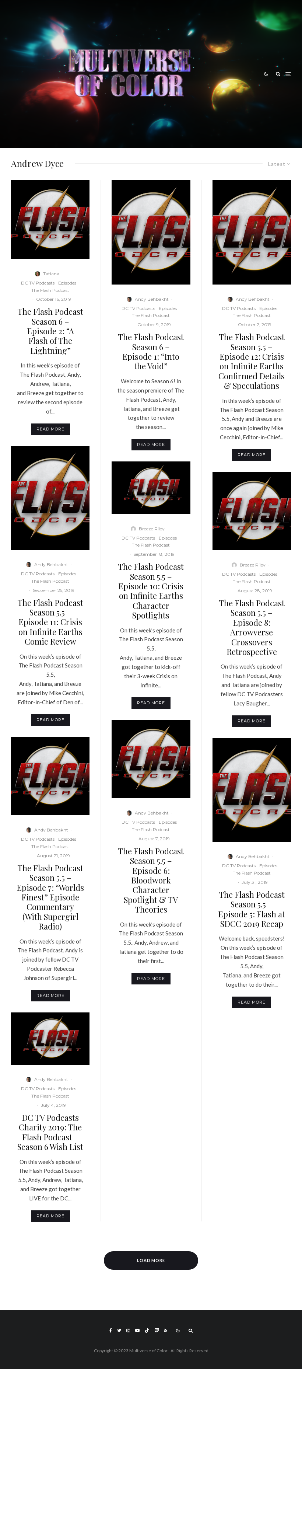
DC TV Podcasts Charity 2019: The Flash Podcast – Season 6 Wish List (50, 1132)
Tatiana (51, 273)
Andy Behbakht (51, 564)
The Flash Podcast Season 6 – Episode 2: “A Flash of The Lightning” (50, 331)
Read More (50, 429)
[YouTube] (137, 1330)
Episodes (67, 283)
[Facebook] (111, 1330)
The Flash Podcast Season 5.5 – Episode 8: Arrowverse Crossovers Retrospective (252, 627)
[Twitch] (156, 1330)
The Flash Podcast (50, 290)
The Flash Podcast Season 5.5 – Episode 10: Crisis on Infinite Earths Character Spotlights (151, 591)
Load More (151, 1260)
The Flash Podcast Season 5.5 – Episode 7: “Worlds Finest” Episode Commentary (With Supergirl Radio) (50, 897)
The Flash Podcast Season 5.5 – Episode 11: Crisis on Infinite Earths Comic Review (50, 622)
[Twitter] (119, 1330)
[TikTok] (147, 1330)
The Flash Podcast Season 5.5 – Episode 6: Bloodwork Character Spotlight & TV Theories (151, 880)
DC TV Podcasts (38, 283)
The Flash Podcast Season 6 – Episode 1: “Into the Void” (151, 351)
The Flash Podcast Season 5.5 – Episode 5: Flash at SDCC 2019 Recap (251, 909)
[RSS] (165, 1330)
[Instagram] (128, 1330)
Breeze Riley (152, 528)
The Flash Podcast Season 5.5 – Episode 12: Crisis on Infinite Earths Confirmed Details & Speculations (251, 361)
